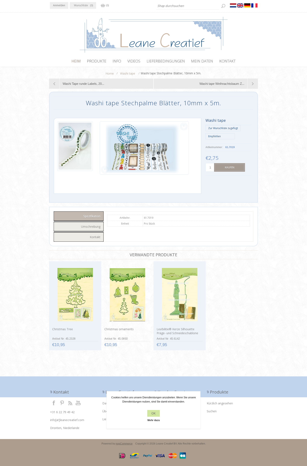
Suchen (212, 411)
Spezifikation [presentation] (91, 216)
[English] (240, 5)
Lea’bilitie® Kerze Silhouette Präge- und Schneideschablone (177, 331)
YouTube (78, 403)
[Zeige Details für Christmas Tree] (75, 294)
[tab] (79, 216)
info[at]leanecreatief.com (67, 420)
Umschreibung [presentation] (90, 227)
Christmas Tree (62, 329)
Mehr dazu (153, 420)
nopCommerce (124, 443)
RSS (70, 403)
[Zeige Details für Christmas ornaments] (127, 294)
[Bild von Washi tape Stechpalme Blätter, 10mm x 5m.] (75, 148)
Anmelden (59, 5)
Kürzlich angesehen (220, 403)
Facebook (54, 403)
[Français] (254, 5)
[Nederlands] (233, 5)
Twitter (62, 403)
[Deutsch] (247, 5)
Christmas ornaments (119, 329)
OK (153, 413)
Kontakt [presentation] (95, 237)
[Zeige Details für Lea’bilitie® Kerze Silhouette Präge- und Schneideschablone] (179, 294)
